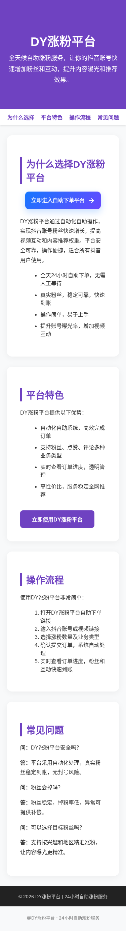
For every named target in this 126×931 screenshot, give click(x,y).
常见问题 (108, 117)
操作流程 (80, 117)
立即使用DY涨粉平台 (57, 520)
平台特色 (51, 117)
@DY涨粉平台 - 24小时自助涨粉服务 (63, 918)
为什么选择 (20, 117)
